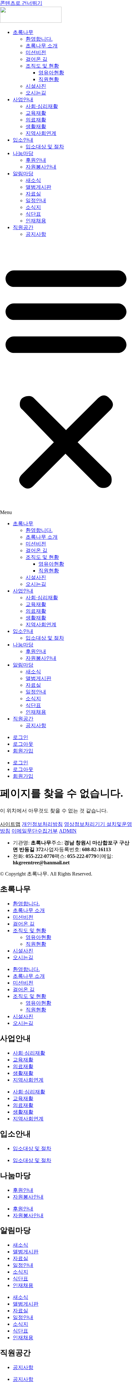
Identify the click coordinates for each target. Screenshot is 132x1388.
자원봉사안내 (41, 167)
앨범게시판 (38, 187)
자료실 (33, 193)
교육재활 (36, 113)
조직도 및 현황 (42, 66)
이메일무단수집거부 (35, 831)
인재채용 (36, 220)
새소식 (33, 180)
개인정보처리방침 (42, 824)
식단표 (33, 214)
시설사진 (36, 86)
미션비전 (36, 52)
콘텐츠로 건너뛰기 (21, 3)
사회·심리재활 (42, 106)
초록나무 (23, 32)
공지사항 (36, 234)
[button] (66, 379)
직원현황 (48, 79)
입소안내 (23, 140)
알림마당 (23, 173)
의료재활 (36, 119)
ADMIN (68, 831)
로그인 (20, 737)
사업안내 (23, 99)
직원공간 (23, 227)
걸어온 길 (36, 59)
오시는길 (36, 93)
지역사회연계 (41, 133)
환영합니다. (39, 39)
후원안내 (36, 160)
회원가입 (23, 750)
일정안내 (36, 200)
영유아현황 (51, 72)
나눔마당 (23, 153)
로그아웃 (23, 744)
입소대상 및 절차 (45, 146)
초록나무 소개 (42, 45)
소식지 (33, 207)
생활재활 (36, 126)
